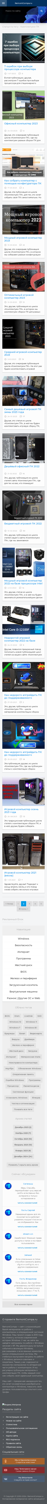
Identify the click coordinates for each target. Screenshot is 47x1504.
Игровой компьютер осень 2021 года (21, 811)
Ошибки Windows (15, 1080)
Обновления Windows (29, 1068)
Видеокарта (36, 1033)
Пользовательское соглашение (21, 1428)
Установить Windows (16, 1098)
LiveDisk (28, 1016)
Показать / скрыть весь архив (23, 1165)
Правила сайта (13, 1443)
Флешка (36, 1098)
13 (21, 302)
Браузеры (9, 1033)
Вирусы (15, 1039)
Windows (23, 938)
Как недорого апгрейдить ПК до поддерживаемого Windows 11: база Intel (23, 753)
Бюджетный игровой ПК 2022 (23, 523)
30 (22, 531)
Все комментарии (23, 1304)
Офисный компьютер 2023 (21, 123)
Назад (10, 904)
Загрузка (32, 1051)
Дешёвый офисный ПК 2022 (21, 466)
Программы (23, 958)
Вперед (23, 909)
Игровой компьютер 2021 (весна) (20, 874)
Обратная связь (14, 1447)
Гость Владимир (28, 1279)
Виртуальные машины (23, 991)
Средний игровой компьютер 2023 (23, 353)
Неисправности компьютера (23, 1063)
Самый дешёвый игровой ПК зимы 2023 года (22, 411)
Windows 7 (14, 1028)
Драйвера (29, 1039)
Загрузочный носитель (23, 985)
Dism (17, 1016)
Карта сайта (12, 1436)
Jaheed (28, 1255)
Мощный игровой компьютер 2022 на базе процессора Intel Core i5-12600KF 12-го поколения (23, 582)
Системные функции (23, 1092)
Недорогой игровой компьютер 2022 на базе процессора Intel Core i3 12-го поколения (23, 639)
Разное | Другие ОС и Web (23, 998)
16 (21, 473)
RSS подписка (13, 1439)
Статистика (11, 1424)
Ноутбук (9, 1068)
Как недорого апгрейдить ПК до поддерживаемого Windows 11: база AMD (23, 696)
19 (21, 359)
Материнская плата (30, 1057)
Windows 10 (15, 1022)
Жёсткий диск (16, 1051)
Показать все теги (23, 1109)
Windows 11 (31, 1022)
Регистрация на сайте (17, 1417)
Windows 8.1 (31, 1028)
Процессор (13, 1086)
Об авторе (11, 1432)
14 (21, 588)
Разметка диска (31, 1086)
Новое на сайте (13, 1421)
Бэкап (22, 1033)
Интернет (23, 952)
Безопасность (23, 945)
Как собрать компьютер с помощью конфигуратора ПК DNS (22, 182)
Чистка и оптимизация (23, 1103)
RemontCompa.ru (23, 3)
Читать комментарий (27, 1203)
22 (22, 245)
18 (22, 759)
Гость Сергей (28, 1210)
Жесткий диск (23, 965)
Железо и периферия (23, 978)
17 (22, 416)
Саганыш (28, 1184)
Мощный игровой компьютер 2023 (23, 239)
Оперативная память (23, 1074)
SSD (39, 1016)
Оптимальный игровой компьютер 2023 (19, 296)
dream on (28, 1234)
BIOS (23, 971)
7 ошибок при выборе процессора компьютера (20, 68)
